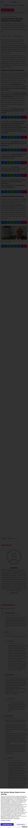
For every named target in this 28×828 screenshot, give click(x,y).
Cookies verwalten (5, 820)
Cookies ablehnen (21, 824)
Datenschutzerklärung (6, 818)
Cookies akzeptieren (7, 824)
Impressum (17, 818)
